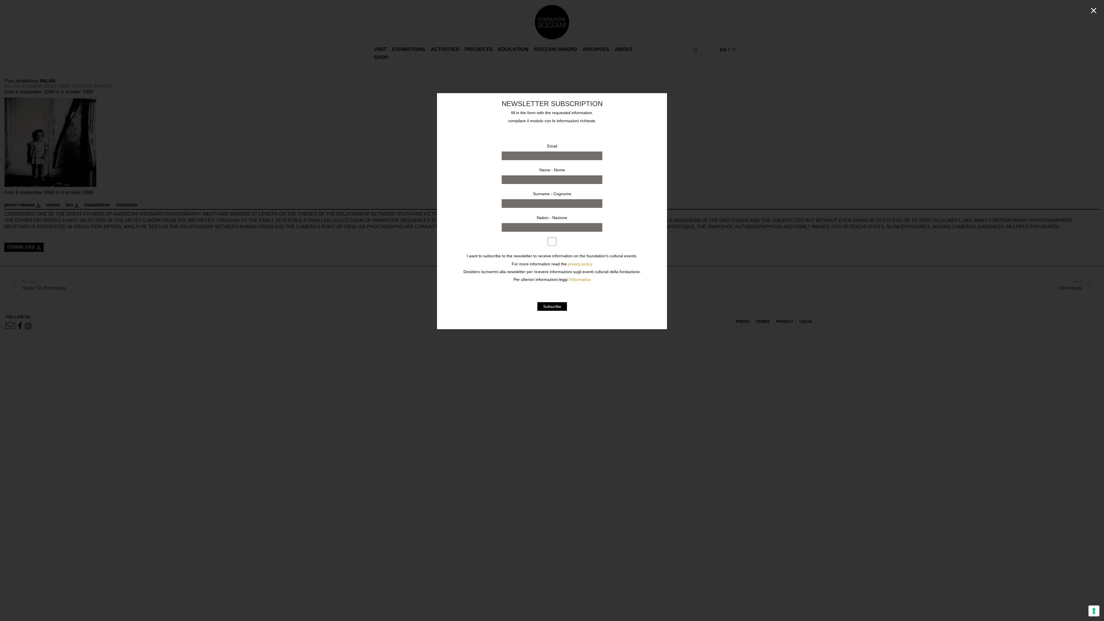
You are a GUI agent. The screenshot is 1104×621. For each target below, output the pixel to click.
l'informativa (580, 279)
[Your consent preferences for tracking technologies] (1093, 610)
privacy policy (580, 264)
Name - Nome (552, 170)
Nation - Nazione (552, 217)
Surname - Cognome (552, 193)
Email (552, 146)
